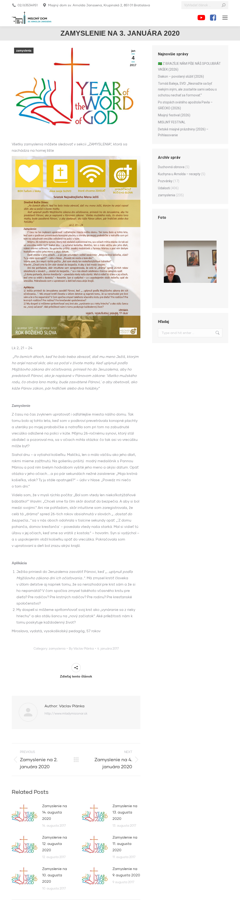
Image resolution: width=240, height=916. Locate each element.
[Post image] (25, 813)
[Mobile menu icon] (225, 17)
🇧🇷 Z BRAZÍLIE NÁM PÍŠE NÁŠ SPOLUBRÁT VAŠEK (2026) (189, 66)
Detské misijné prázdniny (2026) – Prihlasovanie (183, 132)
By (81, 648)
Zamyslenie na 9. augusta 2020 (126, 872)
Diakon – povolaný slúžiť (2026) (181, 76)
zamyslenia (23, 50)
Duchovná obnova (171, 167)
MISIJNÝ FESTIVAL (171, 122)
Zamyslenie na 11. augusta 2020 (124, 843)
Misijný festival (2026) (174, 115)
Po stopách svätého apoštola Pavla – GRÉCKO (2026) (185, 105)
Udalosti (164, 188)
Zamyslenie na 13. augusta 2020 (124, 812)
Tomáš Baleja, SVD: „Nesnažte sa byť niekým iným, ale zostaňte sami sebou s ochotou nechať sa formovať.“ (187, 89)
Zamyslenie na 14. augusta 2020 (54, 812)
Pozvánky (165, 181)
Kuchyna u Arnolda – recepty (179, 174)
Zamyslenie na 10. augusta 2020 (54, 875)
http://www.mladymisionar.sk (66, 713)
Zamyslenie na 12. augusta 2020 (54, 843)
